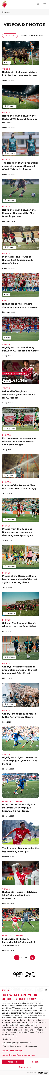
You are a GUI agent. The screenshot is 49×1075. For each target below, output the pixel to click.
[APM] (18, 974)
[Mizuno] (30, 974)
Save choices (24, 1067)
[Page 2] (32, 957)
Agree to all (13, 1062)
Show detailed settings (12, 1051)
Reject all (36, 1062)
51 (26, 957)
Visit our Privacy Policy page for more (18, 1055)
